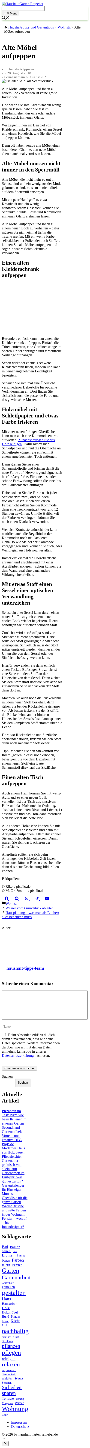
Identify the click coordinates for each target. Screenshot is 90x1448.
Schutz (19, 1378)
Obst (16, 1337)
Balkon (15, 1247)
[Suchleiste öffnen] (5, 18)
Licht (5, 1325)
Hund (5, 1316)
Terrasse (8, 1398)
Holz (6, 1308)
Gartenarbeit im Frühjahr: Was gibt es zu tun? (13, 1177)
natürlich (6, 1337)
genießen (8, 1287)
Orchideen (7, 1341)
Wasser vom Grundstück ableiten (30, 908)
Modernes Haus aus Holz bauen (13, 1150)
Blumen (8, 1255)
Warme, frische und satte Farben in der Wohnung (14, 1210)
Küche (15, 1321)
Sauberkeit (9, 1374)
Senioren (7, 1382)
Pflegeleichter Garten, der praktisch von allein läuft (12, 1162)
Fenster (17, 1265)
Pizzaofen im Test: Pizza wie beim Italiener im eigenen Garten (14, 1117)
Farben (18, 1260)
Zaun (5, 1415)
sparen (9, 1393)
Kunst (5, 1321)
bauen (6, 1251)
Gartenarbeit (16, 1277)
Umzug (20, 1398)
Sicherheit (12, 1387)
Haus (6, 1299)
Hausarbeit (9, 1303)
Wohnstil (12, 903)
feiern (6, 1265)
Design (6, 1260)
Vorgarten (7, 1403)
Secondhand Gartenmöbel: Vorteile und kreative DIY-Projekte (12, 1135)
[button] (4, 1439)
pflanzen (11, 1346)
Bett (15, 1251)
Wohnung (15, 1408)
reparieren (9, 1370)
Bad (5, 1247)
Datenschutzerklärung (18, 1055)
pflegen (11, 1352)
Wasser (19, 1403)
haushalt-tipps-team (25, 968)
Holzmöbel (10, 1312)
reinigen (8, 1358)
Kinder (15, 1316)
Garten (10, 1270)
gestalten (14, 1292)
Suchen (7, 1076)
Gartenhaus (8, 1283)
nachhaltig (15, 1330)
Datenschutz (20, 1426)
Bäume (21, 1255)
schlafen (7, 1378)
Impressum (19, 1422)
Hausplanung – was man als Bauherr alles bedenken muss (30, 915)
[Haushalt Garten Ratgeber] (22, 4)
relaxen (11, 1364)
